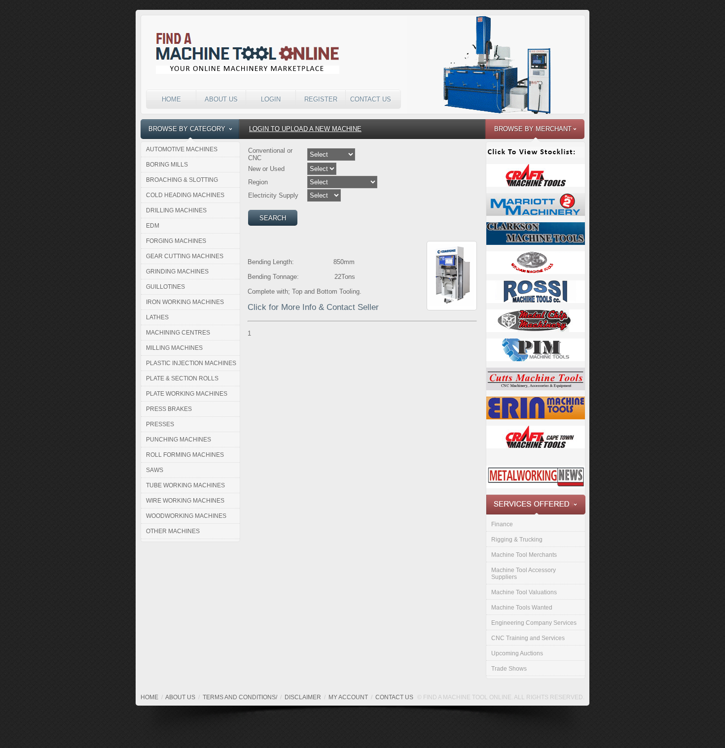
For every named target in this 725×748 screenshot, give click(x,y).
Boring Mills (167, 164)
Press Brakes (169, 409)
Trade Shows (509, 668)
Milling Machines (174, 347)
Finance (502, 524)
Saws (154, 470)
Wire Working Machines (185, 500)
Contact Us (370, 99)
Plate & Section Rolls (182, 378)
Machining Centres (178, 332)
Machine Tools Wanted (521, 607)
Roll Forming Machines (185, 454)
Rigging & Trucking (517, 539)
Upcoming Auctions (517, 653)
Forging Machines (176, 241)
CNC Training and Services (528, 638)
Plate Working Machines (186, 393)
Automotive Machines (182, 149)
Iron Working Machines (185, 302)
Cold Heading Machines (185, 195)
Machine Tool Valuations (524, 592)
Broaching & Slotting (182, 179)
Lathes (157, 317)
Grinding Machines (177, 271)
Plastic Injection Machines (191, 363)
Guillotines (165, 286)
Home (171, 99)
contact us (394, 697)
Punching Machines (178, 439)
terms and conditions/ (240, 697)
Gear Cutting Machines (184, 256)
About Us (221, 99)
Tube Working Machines (185, 485)
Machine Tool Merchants (524, 554)
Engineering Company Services (534, 622)
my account (348, 697)
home (149, 697)
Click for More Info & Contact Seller (313, 307)
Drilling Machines (176, 210)
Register (320, 99)
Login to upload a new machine (305, 129)
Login (271, 99)
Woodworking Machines (186, 515)
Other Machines (173, 531)
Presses (160, 424)
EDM (152, 225)
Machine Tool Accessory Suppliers (523, 573)
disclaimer (303, 697)
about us (180, 697)
